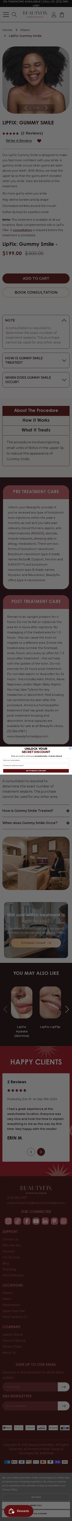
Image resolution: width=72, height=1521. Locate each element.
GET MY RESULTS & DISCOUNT (36, 771)
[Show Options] (68, 765)
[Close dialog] (70, 748)
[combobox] (35, 765)
